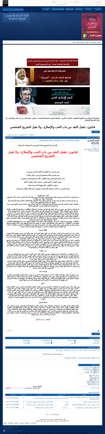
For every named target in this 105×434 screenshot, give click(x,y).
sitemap (10, 423)
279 (49, 433)
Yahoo (95, 343)
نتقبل (60, 350)
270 (72, 433)
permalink (8, 137)
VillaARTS (19, 430)
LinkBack (31, 135)
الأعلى (5, 423)
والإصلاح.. (66, 350)
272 (67, 433)
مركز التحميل (78, 9)
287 (28, 433)
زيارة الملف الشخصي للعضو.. (90, 402)
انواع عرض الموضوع (12, 134)
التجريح (94, 350)
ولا (70, 350)
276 (56, 433)
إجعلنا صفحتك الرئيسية (58, 9)
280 (46, 433)
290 (23, 433)
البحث (74, 42)
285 (33, 433)
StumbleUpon (46, 340)
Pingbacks (94, 383)
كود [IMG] (96, 378)
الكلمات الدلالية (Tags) (94, 347)
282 (41, 433)
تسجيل (88, 9)
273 (64, 433)
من (98, 350)
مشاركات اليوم (80, 42)
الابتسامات (96, 377)
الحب (90, 350)
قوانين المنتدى (95, 387)
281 (44, 433)
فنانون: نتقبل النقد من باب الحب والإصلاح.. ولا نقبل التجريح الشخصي (52, 127)
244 (85, 433)
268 (77, 433)
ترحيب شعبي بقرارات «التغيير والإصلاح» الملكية (85, 404)
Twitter (25, 343)
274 (62, 433)
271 (69, 433)
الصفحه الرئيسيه (24, 423)
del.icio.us (71, 340)
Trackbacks (93, 381)
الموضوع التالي (47, 354)
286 (31, 433)
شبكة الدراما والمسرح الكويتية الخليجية (86, 118)
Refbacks (94, 384)
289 (26, 433)
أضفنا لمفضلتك (69, 9)
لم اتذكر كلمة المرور (88, 4)
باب (77, 350)
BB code (95, 375)
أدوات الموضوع (23, 134)
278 (51, 433)
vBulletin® (11, 426)
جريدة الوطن (40, 319)
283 (39, 433)
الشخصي (85, 350)
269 (74, 433)
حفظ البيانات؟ (60, 4)
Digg (95, 340)
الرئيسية (98, 9)
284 (36, 433)
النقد (80, 350)
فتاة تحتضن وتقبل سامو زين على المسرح (87, 407)
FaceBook (47, 343)
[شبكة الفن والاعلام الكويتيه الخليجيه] (52, 85)
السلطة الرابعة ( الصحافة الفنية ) (49, 118)
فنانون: (74, 350)
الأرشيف (16, 423)
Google (25, 340)
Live (72, 343)
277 (54, 433)
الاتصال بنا (33, 423)
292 (18, 433)
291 (21, 433)
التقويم (87, 42)
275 (59, 433)
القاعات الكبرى (66, 118)
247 (82, 433)
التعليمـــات (93, 42)
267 (80, 433)
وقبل (57, 350)
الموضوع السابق (57, 354)
